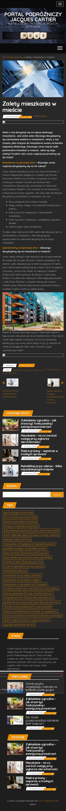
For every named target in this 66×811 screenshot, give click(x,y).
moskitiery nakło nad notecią (20, 588)
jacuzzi (44, 552)
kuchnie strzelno (12, 561)
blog (34, 521)
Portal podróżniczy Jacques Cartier (33, 17)
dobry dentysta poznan (16, 530)
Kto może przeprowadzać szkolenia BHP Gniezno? (42, 720)
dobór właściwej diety (16, 534)
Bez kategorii (26, 365)
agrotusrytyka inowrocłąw (18, 512)
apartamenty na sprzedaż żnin (28, 370)
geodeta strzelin (37, 548)
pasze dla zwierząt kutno (40, 597)
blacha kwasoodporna (16, 521)
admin (43, 116)
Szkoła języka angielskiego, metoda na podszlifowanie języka (41, 687)
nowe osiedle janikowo (39, 593)
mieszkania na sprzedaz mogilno (22, 579)
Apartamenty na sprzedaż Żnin (20, 247)
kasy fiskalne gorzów (15, 557)
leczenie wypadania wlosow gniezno (24, 566)
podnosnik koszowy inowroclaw (21, 602)
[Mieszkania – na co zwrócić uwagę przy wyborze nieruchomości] (10, 439)
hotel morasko (12, 552)
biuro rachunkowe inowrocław (20, 517)
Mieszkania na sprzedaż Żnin (19, 162)
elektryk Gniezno (13, 539)
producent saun (50, 602)
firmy (28, 539)
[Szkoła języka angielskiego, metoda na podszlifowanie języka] (15, 687)
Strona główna (9, 57)
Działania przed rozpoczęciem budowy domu (10, 393)
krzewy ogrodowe (40, 557)
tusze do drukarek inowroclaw (20, 615)
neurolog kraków (48, 588)
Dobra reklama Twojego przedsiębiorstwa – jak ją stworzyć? (55, 396)
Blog (21, 57)
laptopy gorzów (33, 561)
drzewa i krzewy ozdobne (45, 534)
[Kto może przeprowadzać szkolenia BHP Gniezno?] (15, 719)
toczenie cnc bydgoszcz (44, 611)
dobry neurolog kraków (45, 530)
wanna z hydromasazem (35, 620)
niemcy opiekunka (14, 593)
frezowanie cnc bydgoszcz (18, 543)
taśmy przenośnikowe (16, 611)
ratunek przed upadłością (18, 606)
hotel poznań (30, 552)
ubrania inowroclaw (51, 615)
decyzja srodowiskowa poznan (21, 525)
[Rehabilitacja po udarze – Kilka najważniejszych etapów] (10, 470)
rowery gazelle (43, 606)
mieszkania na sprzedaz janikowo (22, 575)
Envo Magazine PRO (49, 800)
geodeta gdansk (45, 543)
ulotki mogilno (11, 620)
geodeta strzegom (14, 548)
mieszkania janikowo (15, 570)
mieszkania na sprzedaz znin (19, 584)
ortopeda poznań (13, 597)
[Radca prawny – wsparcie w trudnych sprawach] (10, 455)
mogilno (42, 584)
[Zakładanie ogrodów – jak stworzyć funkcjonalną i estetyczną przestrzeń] (10, 424)
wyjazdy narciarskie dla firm (19, 624)
